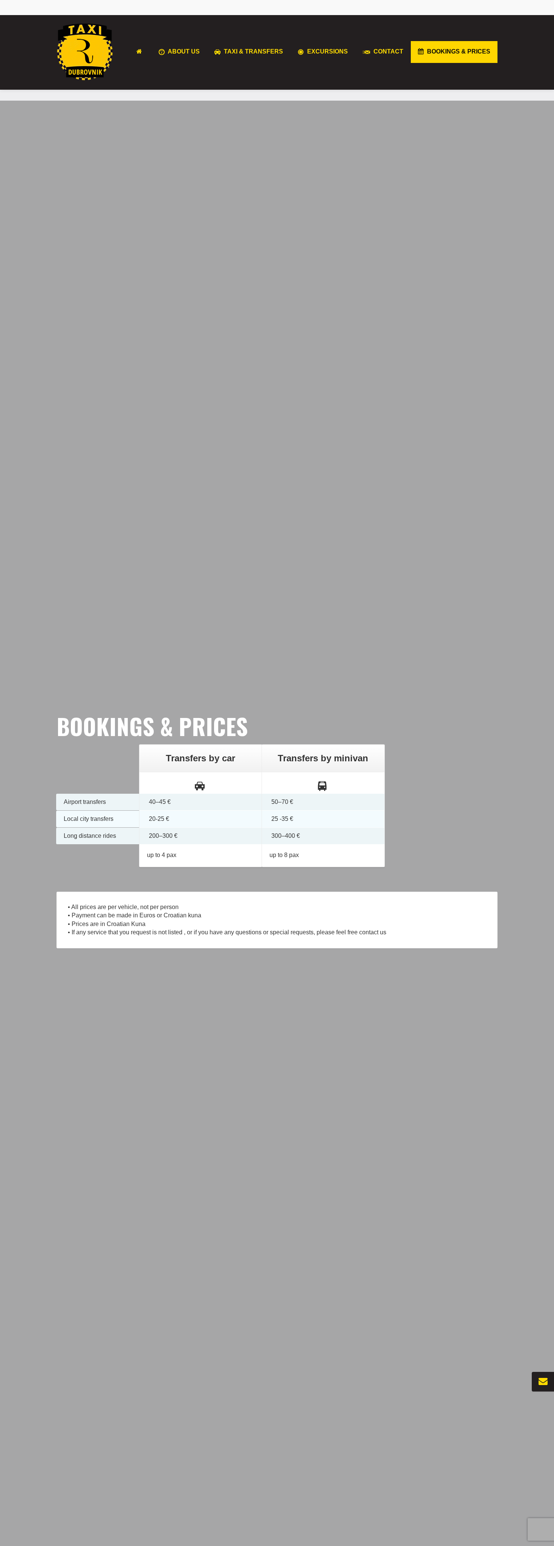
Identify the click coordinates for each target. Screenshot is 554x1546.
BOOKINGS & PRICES (457, 51)
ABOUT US (183, 51)
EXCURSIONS (327, 51)
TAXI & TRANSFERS (252, 51)
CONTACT (387, 51)
